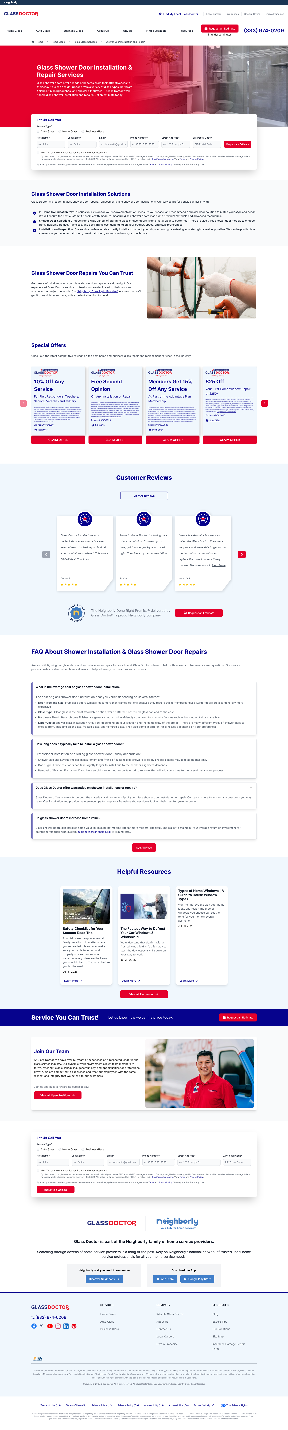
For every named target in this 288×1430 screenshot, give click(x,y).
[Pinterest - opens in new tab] (74, 1326)
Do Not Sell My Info (204, 1405)
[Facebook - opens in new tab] (34, 1326)
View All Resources (141, 994)
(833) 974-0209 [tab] (264, 31)
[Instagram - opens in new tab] (58, 1326)
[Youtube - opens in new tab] (50, 1326)
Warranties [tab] (233, 14)
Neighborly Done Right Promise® (97, 291)
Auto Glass (47, 131)
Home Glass (70, 131)
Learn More (71, 980)
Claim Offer (58, 440)
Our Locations (221, 1329)
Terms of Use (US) (50, 1405)
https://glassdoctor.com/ (162, 159)
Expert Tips (219, 1321)
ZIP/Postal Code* (202, 137)
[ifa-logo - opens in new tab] (37, 1359)
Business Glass (95, 131)
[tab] (178, 14)
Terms (182, 159)
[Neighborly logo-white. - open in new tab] (11, 2)
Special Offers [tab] (252, 14)
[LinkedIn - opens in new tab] (66, 1326)
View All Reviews (144, 495)
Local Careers (165, 1336)
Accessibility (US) (154, 1405)
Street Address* (171, 137)
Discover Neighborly (102, 1279)
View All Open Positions (55, 1095)
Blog (215, 1314)
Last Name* (74, 137)
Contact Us (163, 1329)
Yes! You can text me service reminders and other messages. (74, 152)
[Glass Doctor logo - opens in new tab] (112, 1223)
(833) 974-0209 (50, 1317)
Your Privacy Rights (237, 1405)
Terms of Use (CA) (76, 1405)
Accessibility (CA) (179, 1405)
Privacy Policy (196, 159)
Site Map (218, 1336)
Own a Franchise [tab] (275, 14)
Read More (219, 565)
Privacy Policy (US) (102, 1405)
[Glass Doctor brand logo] (21, 14)
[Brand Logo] (59, 1307)
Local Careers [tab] (214, 14)
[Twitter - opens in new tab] (42, 1326)
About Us (162, 1321)
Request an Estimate (237, 144)
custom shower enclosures (94, 831)
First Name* (43, 137)
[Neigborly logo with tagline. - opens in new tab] (177, 1223)
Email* (102, 137)
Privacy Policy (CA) (128, 1405)
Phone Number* (139, 137)
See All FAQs (144, 847)
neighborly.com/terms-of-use (43, 421)
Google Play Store (199, 1279)
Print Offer (43, 430)
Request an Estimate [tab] (222, 28)
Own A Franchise (167, 1344)
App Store (167, 1279)
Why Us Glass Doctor (170, 1314)
